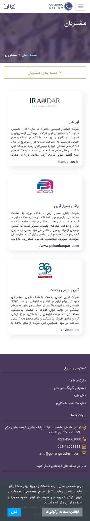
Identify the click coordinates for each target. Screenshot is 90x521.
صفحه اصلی (30, 55)
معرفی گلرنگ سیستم (69, 388)
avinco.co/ (70, 330)
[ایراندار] (45, 102)
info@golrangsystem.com (60, 453)
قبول (14, 512)
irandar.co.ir (68, 162)
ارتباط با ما (77, 380)
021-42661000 (69, 439)
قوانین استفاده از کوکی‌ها (62, 512)
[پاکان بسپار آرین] (45, 186)
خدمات (79, 395)
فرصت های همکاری (70, 403)
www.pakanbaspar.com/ (59, 246)
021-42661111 (69, 446)
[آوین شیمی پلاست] (45, 270)
